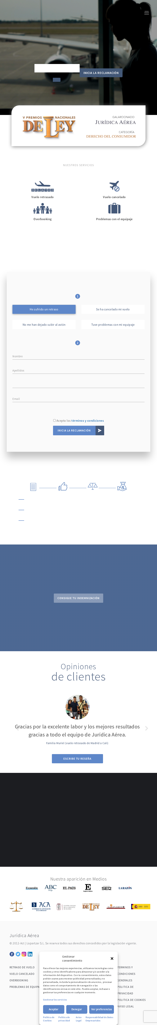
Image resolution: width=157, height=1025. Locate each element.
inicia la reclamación (101, 73)
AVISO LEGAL (125, 1006)
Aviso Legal (79, 1019)
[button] (112, 958)
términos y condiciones (87, 420)
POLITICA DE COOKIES (131, 1000)
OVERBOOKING (19, 980)
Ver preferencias (101, 1009)
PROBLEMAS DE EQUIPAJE (26, 987)
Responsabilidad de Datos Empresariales (99, 1019)
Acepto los (80, 420)
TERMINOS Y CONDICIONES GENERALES (126, 974)
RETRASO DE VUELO (22, 967)
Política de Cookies (49, 1019)
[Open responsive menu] (146, 13)
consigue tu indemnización (78, 598)
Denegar (76, 1009)
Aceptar (53, 1009)
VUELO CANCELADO (22, 974)
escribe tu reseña (77, 758)
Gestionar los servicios (55, 999)
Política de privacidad (64, 1019)
